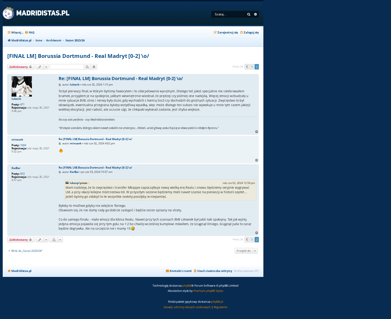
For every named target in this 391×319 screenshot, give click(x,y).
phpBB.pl (217, 302)
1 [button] (252, 67)
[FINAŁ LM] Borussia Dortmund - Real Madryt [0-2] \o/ (78, 56)
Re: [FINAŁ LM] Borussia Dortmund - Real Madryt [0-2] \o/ (121, 78)
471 (22, 104)
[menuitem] (29, 32)
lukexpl (75, 183)
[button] (247, 66)
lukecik (16, 98)
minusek (17, 139)
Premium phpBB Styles (208, 291)
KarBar (16, 168)
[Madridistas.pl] (36, 13)
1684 (23, 145)
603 (22, 173)
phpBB (186, 285)
